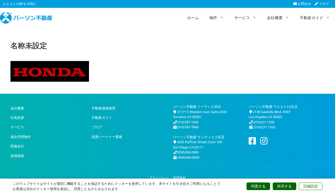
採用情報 (17, 155)
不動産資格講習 (103, 108)
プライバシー (158, 177)
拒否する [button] (284, 186)
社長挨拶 (17, 117)
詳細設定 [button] (310, 186)
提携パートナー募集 (107, 136)
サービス (242, 17)
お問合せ (304, 3)
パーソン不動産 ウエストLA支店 (273, 106)
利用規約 (179, 177)
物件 (213, 17)
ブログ (323, 3)
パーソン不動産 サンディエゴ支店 (199, 137)
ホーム (193, 17)
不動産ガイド (311, 17)
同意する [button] (258, 186)
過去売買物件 (20, 136)
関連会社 (17, 146)
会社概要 (275, 17)
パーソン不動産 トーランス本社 (197, 106)
